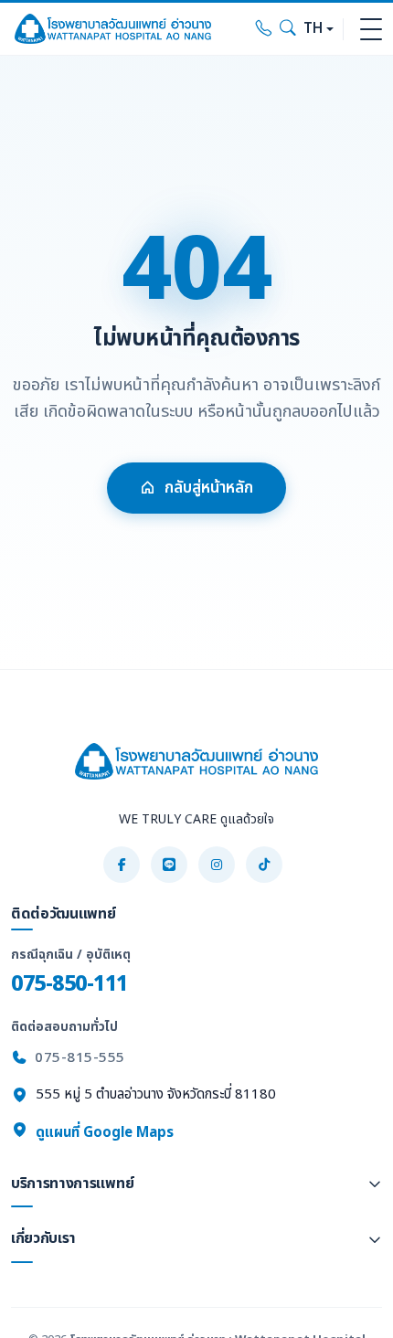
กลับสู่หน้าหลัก (209, 488)
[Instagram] (216, 864)
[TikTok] (264, 864)
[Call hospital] (264, 29)
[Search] (288, 29)
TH (313, 28)
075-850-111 (69, 984)
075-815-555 (80, 1057)
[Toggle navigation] (371, 29)
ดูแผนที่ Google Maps (103, 1132)
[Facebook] (121, 864)
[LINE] (169, 864)
